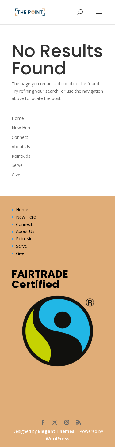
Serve (17, 165)
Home (18, 118)
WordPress (58, 438)
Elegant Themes (56, 431)
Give (16, 175)
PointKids (21, 156)
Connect (20, 137)
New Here (22, 128)
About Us (21, 147)
